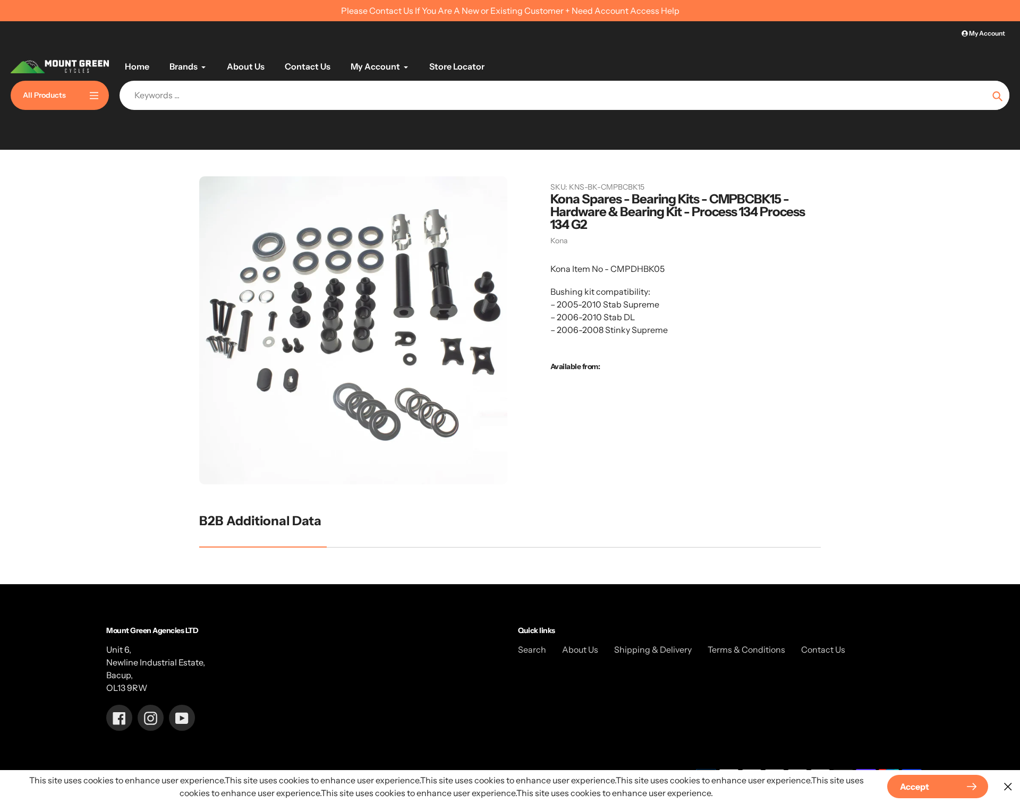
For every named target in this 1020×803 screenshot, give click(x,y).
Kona (558, 240)
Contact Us (823, 649)
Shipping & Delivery (653, 649)
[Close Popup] (1008, 786)
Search (532, 649)
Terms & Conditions (746, 649)
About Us (580, 649)
